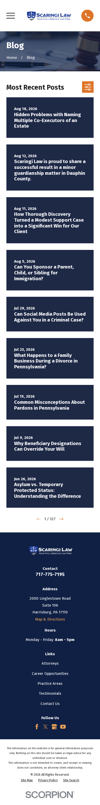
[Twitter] (45, 726)
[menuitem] (27, 780)
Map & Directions (50, 619)
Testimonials (50, 693)
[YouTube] (63, 726)
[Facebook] (36, 726)
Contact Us (50, 703)
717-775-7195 (50, 574)
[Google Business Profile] (54, 726)
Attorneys (50, 663)
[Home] (48, 16)
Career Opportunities (50, 673)
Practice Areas (50, 683)
